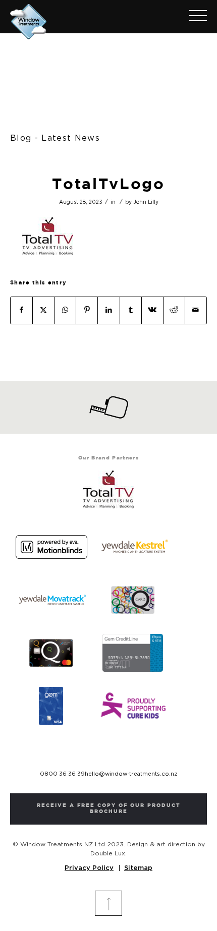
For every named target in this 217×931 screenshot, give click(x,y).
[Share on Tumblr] (130, 310)
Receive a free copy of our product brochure (109, 808)
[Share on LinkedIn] (108, 310)
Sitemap (138, 868)
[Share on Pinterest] (86, 310)
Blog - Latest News (55, 138)
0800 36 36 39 (62, 774)
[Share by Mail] (195, 310)
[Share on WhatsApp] (65, 310)
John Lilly (145, 202)
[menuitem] (193, 16)
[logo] (89, 19)
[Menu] (193, 16)
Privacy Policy (89, 868)
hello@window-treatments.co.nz (131, 774)
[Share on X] (43, 310)
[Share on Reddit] (174, 310)
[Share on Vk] (152, 310)
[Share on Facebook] (21, 310)
